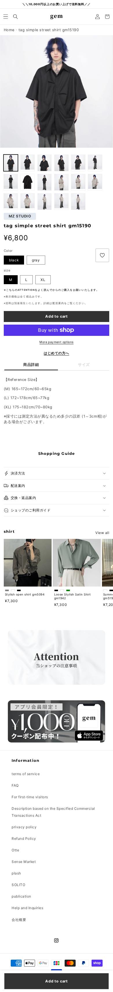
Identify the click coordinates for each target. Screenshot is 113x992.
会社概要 (19, 919)
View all (102, 533)
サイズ (84, 364)
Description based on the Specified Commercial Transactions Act (53, 811)
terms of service (26, 774)
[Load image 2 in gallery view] (10, 163)
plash (16, 873)
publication (21, 896)
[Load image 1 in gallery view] (27, 163)
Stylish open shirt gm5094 (24, 594)
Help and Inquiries (27, 908)
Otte (15, 850)
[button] (6, 16)
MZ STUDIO (20, 216)
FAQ (15, 785)
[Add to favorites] (102, 255)
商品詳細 (31, 364)
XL (43, 280)
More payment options (56, 342)
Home (9, 30)
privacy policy (24, 827)
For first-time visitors (30, 797)
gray (36, 260)
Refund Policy (24, 838)
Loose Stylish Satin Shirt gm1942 (72, 596)
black (14, 260)
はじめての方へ (56, 353)
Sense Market (24, 861)
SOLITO (18, 885)
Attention (26, 290)
